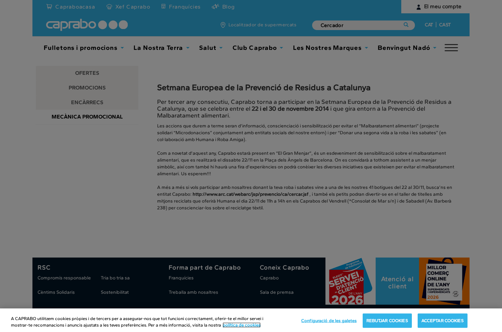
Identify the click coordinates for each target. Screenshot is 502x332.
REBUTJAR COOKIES (387, 320)
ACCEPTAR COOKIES (442, 320)
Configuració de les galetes (329, 320)
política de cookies (242, 325)
